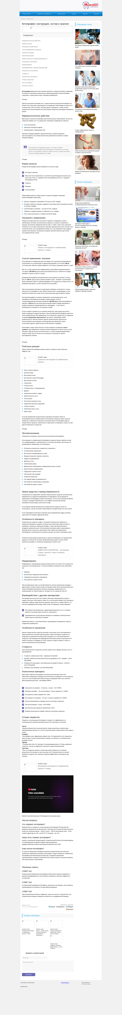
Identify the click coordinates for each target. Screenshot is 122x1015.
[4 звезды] (27, 906)
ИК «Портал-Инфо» (86, 984)
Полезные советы (27, 85)
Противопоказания (28, 55)
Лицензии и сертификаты (44, 13)
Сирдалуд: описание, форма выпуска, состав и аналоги (56, 947)
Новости (85, 13)
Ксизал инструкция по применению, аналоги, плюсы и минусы (55, 932)
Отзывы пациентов (28, 79)
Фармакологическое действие (31, 40)
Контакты (96, 13)
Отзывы (74, 13)
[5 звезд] (28, 906)
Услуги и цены (27, 13)
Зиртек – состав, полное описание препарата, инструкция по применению (42, 933)
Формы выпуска (27, 43)
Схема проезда (65, 982)
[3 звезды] (25, 906)
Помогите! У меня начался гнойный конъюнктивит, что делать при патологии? (86, 268)
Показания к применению (30, 46)
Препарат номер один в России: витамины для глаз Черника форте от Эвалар (86, 225)
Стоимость (25, 73)
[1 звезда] (22, 906)
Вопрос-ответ (61, 13)
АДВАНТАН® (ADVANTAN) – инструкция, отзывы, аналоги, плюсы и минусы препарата (53, 552)
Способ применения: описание (31, 49)
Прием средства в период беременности (34, 58)
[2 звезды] (24, 906)
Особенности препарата (29, 61)
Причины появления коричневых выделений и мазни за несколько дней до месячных (87, 88)
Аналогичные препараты (29, 76)
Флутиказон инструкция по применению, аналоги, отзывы (28, 932)
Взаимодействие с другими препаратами (34, 67)
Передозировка (27, 64)
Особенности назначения (30, 70)
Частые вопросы (27, 82)
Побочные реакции (28, 52)
